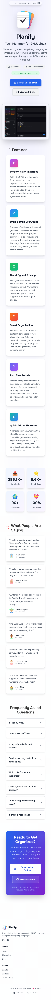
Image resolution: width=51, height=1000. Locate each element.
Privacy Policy (7, 978)
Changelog (6, 955)
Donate (5, 970)
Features (22, 3)
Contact (5, 974)
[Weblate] (7, 940)
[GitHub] (3, 940)
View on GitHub (27, 92)
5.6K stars (15, 67)
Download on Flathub (27, 82)
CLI (34, 3)
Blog (29, 3)
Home (14, 3)
